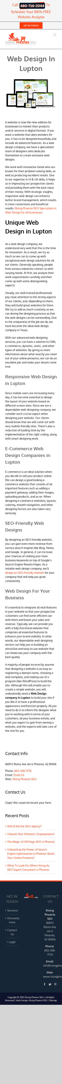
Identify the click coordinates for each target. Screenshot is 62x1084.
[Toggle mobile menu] (55, 35)
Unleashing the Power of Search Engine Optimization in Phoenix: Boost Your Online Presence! (30, 853)
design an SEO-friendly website (24, 572)
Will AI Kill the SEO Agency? (24, 826)
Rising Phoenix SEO (25, 779)
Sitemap (53, 1000)
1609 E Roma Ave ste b (50, 927)
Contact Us (12, 932)
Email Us (18, 775)
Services (12, 910)
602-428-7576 (22, 771)
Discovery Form (12, 920)
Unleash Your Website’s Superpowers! (31, 834)
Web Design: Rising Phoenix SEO (31, 1000)
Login (12, 942)
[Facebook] (44, 984)
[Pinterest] (55, 984)
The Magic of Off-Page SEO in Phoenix (31, 841)
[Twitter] (50, 984)
